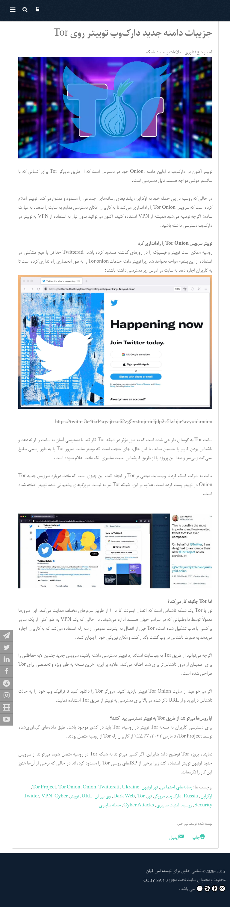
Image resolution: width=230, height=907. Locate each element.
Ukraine (130, 787)
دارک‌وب (174, 796)
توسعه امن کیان (159, 871)
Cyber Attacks (138, 805)
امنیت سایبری (167, 805)
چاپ (196, 838)
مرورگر (159, 796)
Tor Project (44, 787)
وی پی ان (103, 796)
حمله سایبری (110, 805)
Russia (191, 796)
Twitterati (109, 787)
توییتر (74, 796)
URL (86, 796)
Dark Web (124, 796)
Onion (89, 787)
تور (149, 796)
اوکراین (206, 796)
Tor (141, 796)
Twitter (31, 796)
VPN (46, 796)
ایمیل (174, 838)
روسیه (187, 805)
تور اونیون (150, 787)
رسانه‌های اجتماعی (176, 787)
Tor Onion (69, 787)
